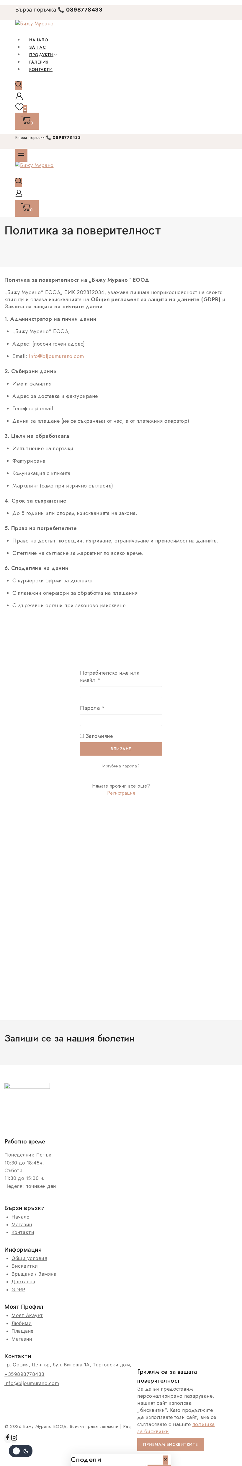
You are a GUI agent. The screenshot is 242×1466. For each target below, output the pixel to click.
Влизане (121, 749)
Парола (111, 708)
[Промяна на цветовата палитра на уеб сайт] (20, 1451)
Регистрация (121, 793)
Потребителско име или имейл (110, 676)
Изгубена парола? (121, 766)
